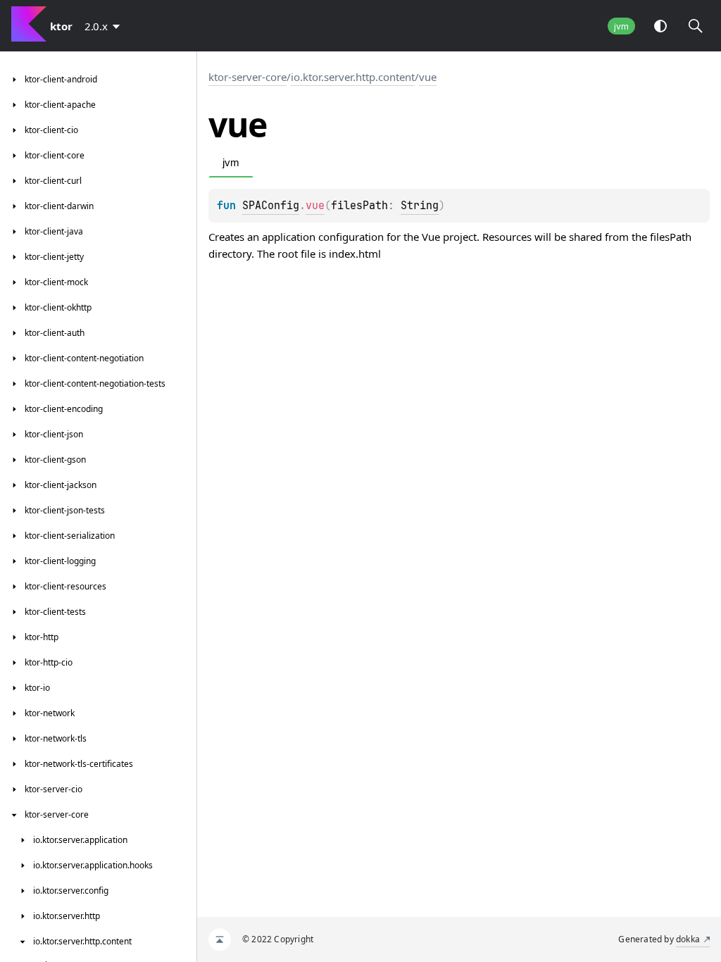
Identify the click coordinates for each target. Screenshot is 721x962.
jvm (621, 26)
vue (428, 77)
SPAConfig (270, 206)
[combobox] (105, 26)
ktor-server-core (247, 77)
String (420, 206)
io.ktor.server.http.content (353, 77)
